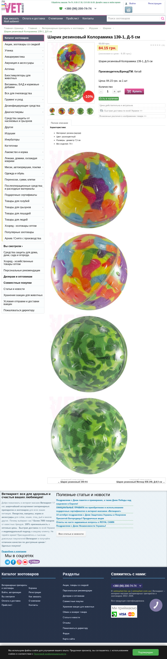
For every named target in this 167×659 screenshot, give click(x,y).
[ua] (3, 5)
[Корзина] (128, 10)
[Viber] (34, 562)
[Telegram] (7, 562)
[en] (3, 9)
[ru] (3, 2)
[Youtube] (25, 562)
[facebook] (13, 562)
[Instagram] (19, 562)
